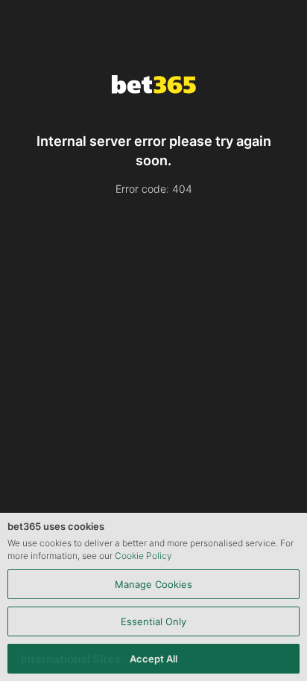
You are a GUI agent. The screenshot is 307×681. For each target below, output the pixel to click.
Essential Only (153, 621)
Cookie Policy (143, 555)
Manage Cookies (153, 584)
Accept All (153, 659)
